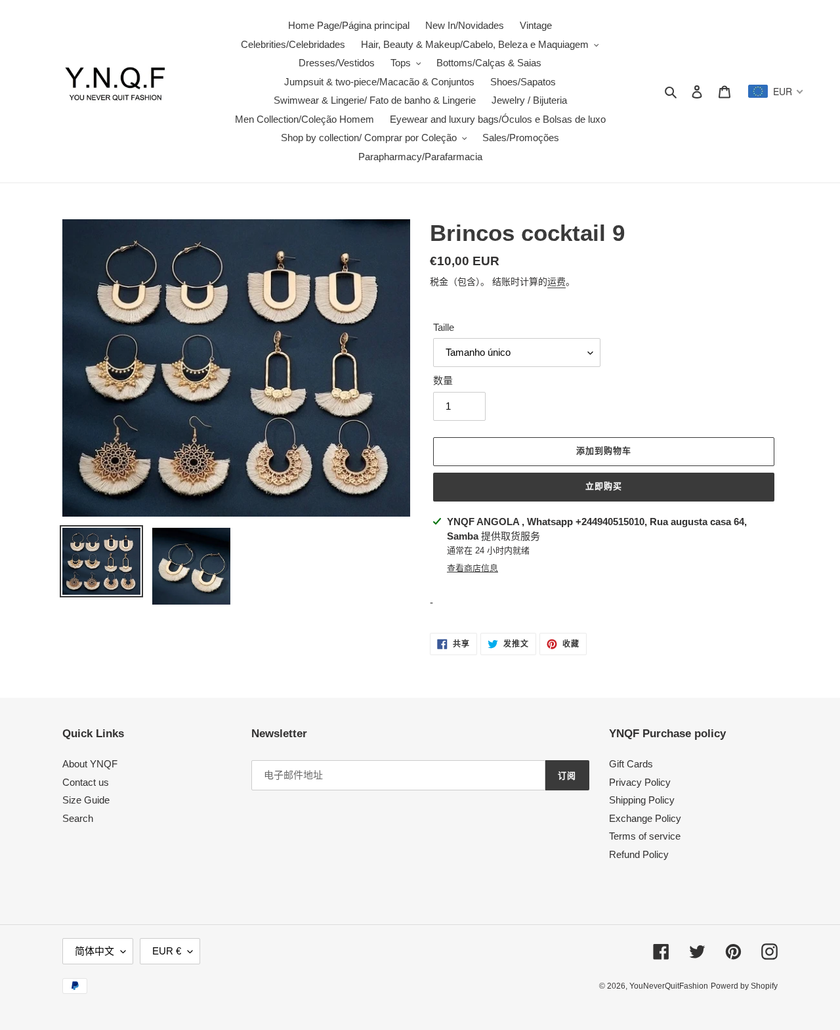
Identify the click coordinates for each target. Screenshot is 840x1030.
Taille (443, 327)
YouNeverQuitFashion (668, 986)
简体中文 (94, 950)
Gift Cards (631, 763)
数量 (443, 380)
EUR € (166, 950)
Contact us (85, 782)
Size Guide (86, 799)
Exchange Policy (645, 818)
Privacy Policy (640, 782)
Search (77, 818)
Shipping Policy (642, 799)
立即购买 (603, 486)
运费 (556, 281)
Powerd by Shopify (744, 986)
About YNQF (89, 763)
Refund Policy (639, 854)
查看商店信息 (472, 568)
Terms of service (645, 836)
